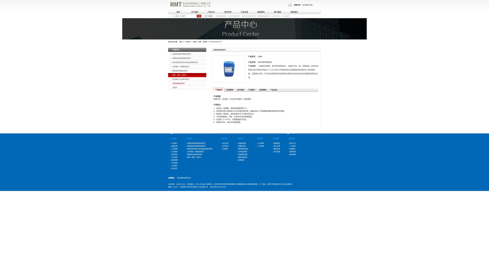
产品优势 (174, 157)
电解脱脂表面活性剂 (264, 16)
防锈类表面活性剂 (178, 83)
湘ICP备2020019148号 (218, 187)
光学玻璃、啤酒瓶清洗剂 (180, 67)
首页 (178, 12)
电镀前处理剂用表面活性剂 (181, 58)
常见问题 (277, 152)
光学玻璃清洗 (242, 152)
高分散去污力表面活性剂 (180, 79)
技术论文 (174, 168)
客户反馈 (277, 146)
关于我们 (194, 12)
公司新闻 (261, 143)
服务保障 (174, 160)
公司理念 (174, 152)
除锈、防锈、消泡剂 (179, 75)
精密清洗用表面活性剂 (180, 71)
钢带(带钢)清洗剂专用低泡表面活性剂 (185, 62)
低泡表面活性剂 (221, 16)
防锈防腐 (241, 160)
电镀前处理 (242, 146)
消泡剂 (174, 88)
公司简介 (174, 143)
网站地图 (293, 154)
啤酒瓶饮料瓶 (242, 154)
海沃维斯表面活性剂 (184, 178)
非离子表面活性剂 (234, 16)
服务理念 (277, 143)
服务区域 (277, 149)
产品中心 (211, 12)
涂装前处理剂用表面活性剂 (181, 54)
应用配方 (225, 149)
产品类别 (174, 166)
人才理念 (293, 146)
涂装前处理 (242, 143)
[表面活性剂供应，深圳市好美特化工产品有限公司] (189, 4)
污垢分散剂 (286, 16)
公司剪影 (174, 163)
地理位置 (293, 152)
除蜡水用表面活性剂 (249, 16)
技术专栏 (228, 12)
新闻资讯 (261, 12)
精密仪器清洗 (242, 157)
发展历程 (174, 146)
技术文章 (225, 143)
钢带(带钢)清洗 (243, 149)
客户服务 (277, 12)
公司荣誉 (174, 149)
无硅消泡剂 (276, 16)
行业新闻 (261, 146)
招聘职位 (293, 149)
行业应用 (244, 12)
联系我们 (294, 12)
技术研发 (174, 154)
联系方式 (293, 143)
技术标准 (225, 146)
